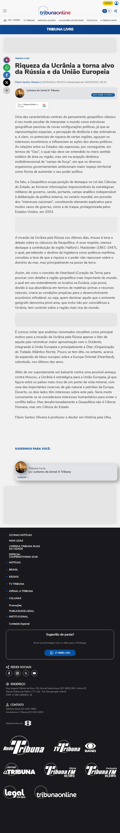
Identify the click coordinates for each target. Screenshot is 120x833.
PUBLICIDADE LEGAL (21, 611)
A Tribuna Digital (109, 20)
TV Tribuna (29, 20)
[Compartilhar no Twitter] (7, 82)
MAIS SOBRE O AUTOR (102, 95)
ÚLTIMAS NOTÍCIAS (20, 535)
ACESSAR (22, 477)
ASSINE (108, 3)
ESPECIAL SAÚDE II (47, 20)
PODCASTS (92, 20)
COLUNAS (15, 598)
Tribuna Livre (22, 58)
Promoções (15, 605)
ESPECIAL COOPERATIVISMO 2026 (23, 555)
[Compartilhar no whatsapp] (7, 67)
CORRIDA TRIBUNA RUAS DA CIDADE (24, 547)
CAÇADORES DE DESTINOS (71, 20)
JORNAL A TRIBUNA (21, 591)
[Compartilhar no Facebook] (7, 75)
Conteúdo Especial (19, 624)
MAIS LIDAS (16, 540)
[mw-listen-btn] (7, 60)
